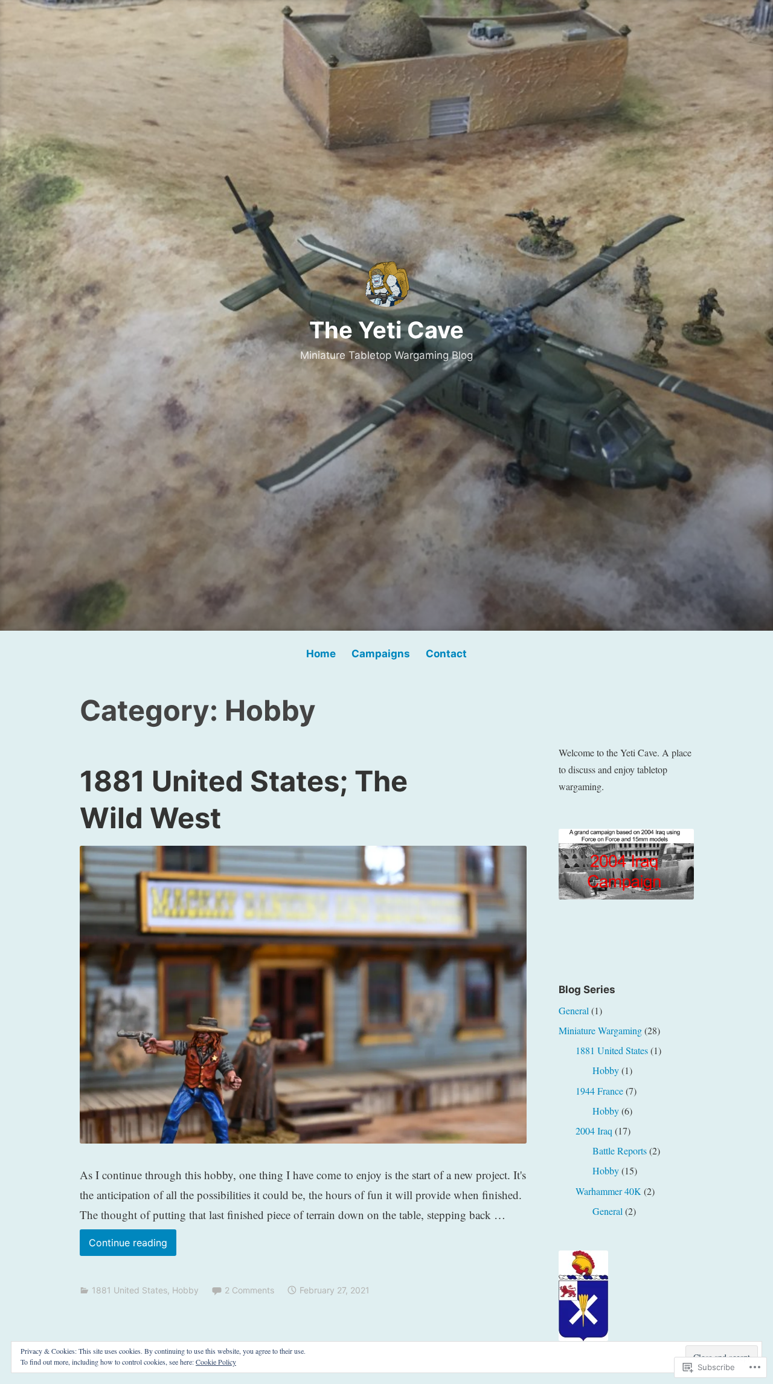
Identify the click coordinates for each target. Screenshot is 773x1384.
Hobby (185, 1290)
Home (321, 654)
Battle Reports (619, 1150)
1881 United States (129, 1290)
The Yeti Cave (386, 330)
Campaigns (380, 654)
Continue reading (123, 1246)
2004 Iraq (594, 1130)
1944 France (599, 1090)
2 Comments (249, 1290)
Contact (446, 654)
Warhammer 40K (608, 1191)
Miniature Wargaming (600, 1030)
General (574, 1010)
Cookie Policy (216, 1361)
